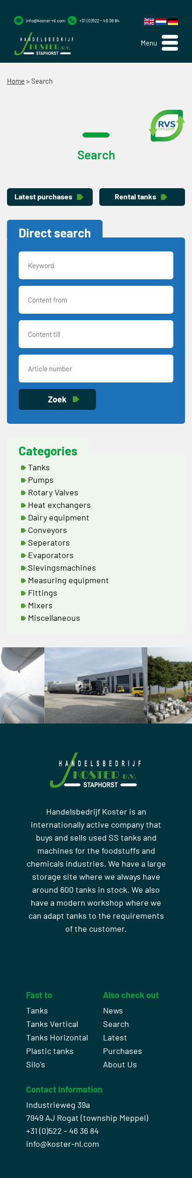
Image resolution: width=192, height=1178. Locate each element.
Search (116, 1024)
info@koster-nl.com (45, 20)
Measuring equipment (68, 580)
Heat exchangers (59, 505)
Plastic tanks (50, 1051)
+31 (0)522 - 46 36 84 (99, 20)
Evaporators (51, 555)
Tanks (39, 467)
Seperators (49, 542)
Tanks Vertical (52, 1024)
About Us (120, 1064)
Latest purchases (43, 196)
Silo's (35, 1064)
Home (16, 81)
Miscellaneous (54, 617)
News (113, 1010)
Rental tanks (135, 196)
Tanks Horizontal (57, 1037)
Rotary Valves (53, 492)
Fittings (42, 592)
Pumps (41, 479)
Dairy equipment (58, 517)
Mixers (40, 605)
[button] (159, 43)
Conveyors (47, 530)
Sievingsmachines (62, 567)
